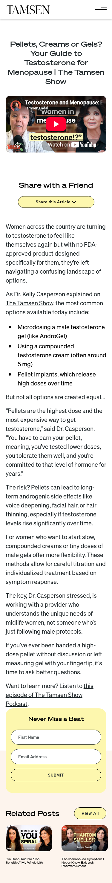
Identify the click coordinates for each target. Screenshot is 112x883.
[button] (99, 9)
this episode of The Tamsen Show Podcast (49, 694)
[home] (28, 10)
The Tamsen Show (29, 303)
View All (90, 813)
